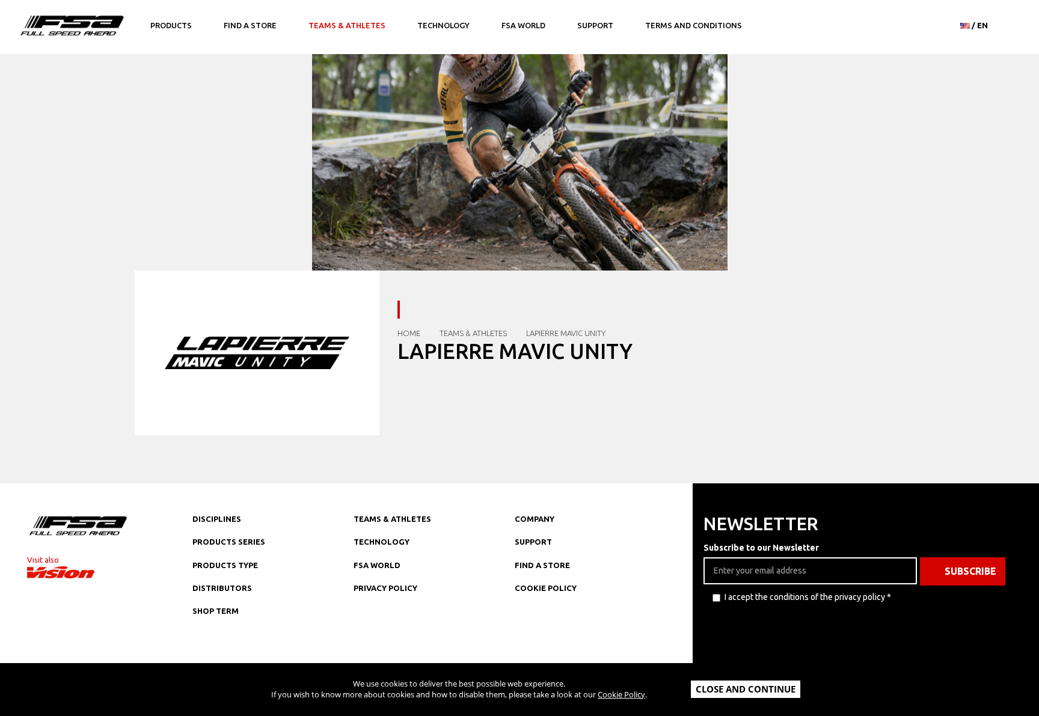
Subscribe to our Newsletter (761, 547)
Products (171, 25)
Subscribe (970, 571)
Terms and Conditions (693, 25)
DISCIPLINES (216, 519)
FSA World (523, 25)
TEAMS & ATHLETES (392, 519)
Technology (443, 25)
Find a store (250, 25)
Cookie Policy (621, 694)
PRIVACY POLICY (385, 588)
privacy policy (860, 597)
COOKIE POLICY (546, 588)
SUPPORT (533, 541)
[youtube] (596, 652)
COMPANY (534, 519)
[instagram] (524, 652)
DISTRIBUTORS (222, 588)
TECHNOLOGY (381, 541)
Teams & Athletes (346, 25)
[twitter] (572, 652)
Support (595, 25)
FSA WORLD (377, 565)
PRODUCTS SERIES (228, 541)
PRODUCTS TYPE (225, 565)
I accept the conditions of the (808, 597)
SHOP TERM (215, 611)
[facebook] (548, 652)
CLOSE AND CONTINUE (745, 689)
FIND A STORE (542, 565)
